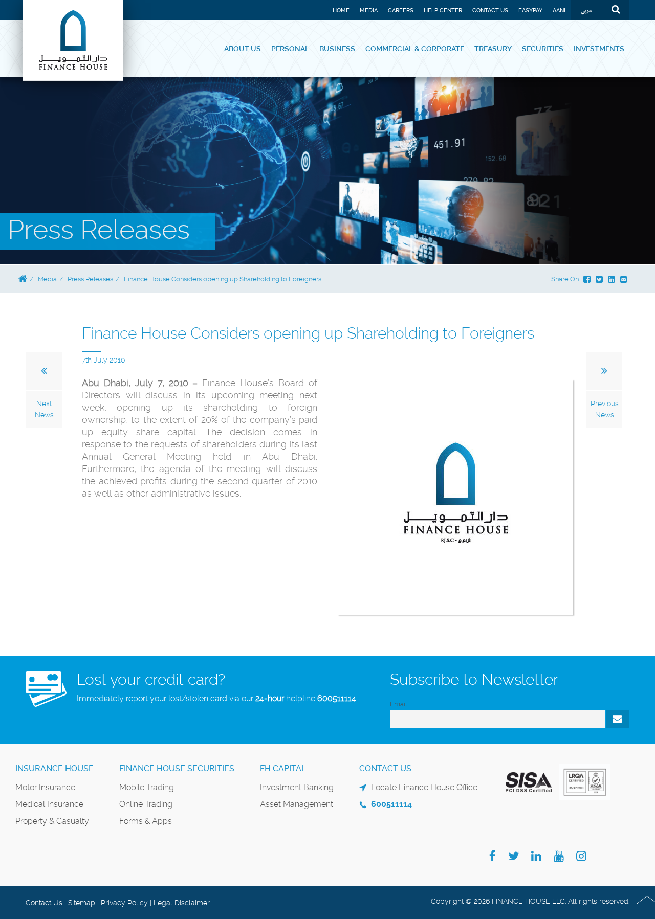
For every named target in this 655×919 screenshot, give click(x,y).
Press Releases (90, 279)
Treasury (493, 48)
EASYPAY (530, 10)
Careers (400, 10)
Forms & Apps (145, 821)
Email (398, 704)
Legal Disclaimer (182, 903)
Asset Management (296, 804)
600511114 (336, 698)
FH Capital (283, 768)
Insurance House (54, 768)
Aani (559, 10)
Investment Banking (297, 787)
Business (337, 48)
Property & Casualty (52, 821)
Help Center (443, 10)
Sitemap (81, 903)
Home (341, 10)
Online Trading (145, 804)
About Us (242, 48)
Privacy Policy (124, 903)
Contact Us (490, 10)
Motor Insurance (45, 787)
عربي (586, 11)
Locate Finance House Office (424, 787)
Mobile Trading (146, 787)
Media (369, 10)
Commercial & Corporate (414, 48)
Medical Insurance (49, 804)
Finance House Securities (176, 768)
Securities (542, 48)
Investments (599, 48)
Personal (290, 48)
